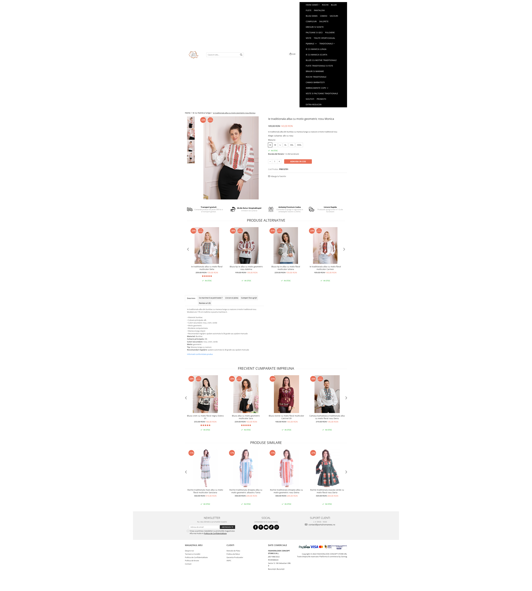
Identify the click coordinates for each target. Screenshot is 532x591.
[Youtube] (266, 527)
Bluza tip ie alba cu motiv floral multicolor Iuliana (285, 267)
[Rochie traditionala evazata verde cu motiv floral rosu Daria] (327, 468)
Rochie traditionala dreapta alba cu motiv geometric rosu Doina (286, 491)
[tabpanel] (231, 157)
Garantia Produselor (235, 557)
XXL (291, 145)
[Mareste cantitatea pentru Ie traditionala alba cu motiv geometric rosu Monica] (279, 161)
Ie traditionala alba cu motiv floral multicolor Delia (206, 267)
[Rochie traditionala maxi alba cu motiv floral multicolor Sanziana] (205, 468)
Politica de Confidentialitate (215, 533)
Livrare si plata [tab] (231, 298)
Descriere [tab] (191, 298)
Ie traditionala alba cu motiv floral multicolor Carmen (325, 267)
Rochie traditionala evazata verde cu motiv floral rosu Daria (327, 491)
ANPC (229, 560)
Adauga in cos (298, 161)
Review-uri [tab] (205, 303)
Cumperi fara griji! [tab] (249, 298)
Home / (188, 112)
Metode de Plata (233, 550)
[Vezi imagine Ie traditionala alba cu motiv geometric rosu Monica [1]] (191, 134)
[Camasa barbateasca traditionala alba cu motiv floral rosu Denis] (327, 394)
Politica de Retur (233, 554)
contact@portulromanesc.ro (321, 524)
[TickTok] (271, 527)
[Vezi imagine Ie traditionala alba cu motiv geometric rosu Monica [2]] (191, 146)
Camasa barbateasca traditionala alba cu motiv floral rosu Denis (327, 417)
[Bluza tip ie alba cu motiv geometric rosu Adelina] (246, 245)
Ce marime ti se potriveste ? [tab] (210, 298)
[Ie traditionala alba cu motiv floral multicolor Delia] (206, 245)
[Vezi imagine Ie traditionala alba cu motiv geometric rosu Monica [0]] (191, 122)
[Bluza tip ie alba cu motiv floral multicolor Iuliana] (285, 245)
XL (285, 145)
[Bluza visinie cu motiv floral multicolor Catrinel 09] (286, 394)
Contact (188, 564)
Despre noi (189, 550)
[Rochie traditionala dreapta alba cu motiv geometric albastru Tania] (246, 468)
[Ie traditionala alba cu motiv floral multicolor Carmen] (325, 245)
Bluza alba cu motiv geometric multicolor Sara (246, 417)
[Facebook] (255, 527)
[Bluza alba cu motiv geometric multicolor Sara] (246, 394)
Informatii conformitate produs (200, 354)
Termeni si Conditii (192, 554)
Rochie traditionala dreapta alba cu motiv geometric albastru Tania (245, 491)
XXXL (299, 145)
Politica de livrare (192, 560)
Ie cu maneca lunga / (203, 112)
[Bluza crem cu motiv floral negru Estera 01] (205, 394)
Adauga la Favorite (278, 176)
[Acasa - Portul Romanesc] (193, 55)
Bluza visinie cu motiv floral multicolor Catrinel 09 (286, 417)
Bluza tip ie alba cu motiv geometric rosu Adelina (246, 267)
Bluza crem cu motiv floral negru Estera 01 (205, 417)
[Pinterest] (260, 527)
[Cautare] (241, 54)
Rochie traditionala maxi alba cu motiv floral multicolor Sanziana (205, 491)
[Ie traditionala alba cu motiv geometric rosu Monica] (231, 157)
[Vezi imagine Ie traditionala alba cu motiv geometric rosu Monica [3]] (191, 157)
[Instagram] (276, 527)
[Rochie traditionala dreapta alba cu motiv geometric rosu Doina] (286, 468)
